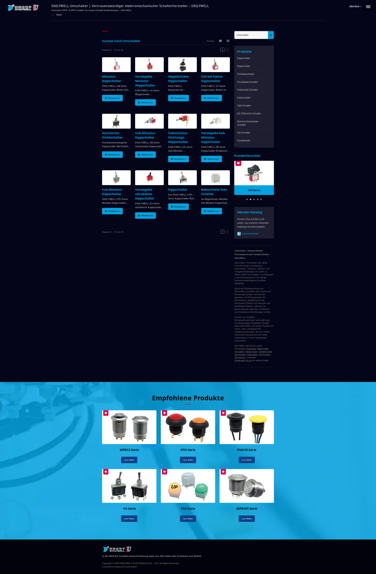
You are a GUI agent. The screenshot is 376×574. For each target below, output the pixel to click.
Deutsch (354, 6)
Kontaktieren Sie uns (243, 360)
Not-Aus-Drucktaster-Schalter (248, 123)
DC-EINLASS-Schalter (249, 113)
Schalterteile (243, 140)
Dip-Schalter (243, 132)
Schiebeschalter (245, 74)
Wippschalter (262, 349)
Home (59, 15)
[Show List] (228, 41)
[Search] (271, 35)
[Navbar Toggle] (368, 6)
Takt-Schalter (244, 105)
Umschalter (239, 352)
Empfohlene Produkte (188, 398)
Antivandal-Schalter (247, 90)
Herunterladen (250, 233)
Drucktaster (251, 349)
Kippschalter (243, 58)
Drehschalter (244, 97)
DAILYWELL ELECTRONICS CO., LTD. (139, 563)
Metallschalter (251, 352)
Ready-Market (131, 567)
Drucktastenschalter (247, 82)
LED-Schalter (264, 355)
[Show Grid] (220, 41)
